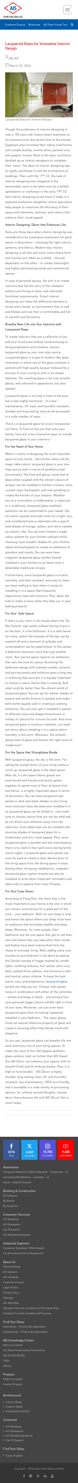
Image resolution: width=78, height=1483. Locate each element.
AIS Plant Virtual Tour (55, 25)
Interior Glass (12, 1402)
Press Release (11, 1266)
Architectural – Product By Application (25, 1331)
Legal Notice (10, 1287)
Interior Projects (12, 1384)
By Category (10, 1195)
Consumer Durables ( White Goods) (23, 1248)
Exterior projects (12, 1379)
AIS (16, 58)
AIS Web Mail (11, 1302)
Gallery (7, 1365)
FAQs (6, 1360)
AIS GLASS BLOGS (14, 1355)
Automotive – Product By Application (24, 1326)
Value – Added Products (17, 1182)
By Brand (8, 1200)
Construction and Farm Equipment (23, 1253)
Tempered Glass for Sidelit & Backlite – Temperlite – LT (35, 1171)
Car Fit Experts (13, 1440)
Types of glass (12, 1455)
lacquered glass (56, 981)
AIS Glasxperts (11, 1224)
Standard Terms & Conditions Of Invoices (27, 1313)
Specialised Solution (16, 1411)
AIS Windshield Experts (16, 1234)
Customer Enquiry (15, 25)
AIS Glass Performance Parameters (24, 1350)
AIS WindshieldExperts (17, 1435)
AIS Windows (10, 1219)
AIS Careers (10, 1271)
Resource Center (13, 1345)
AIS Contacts (10, 1277)
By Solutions (10, 1205)
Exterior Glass (12, 1406)
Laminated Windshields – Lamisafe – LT (26, 1177)
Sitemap (8, 1297)
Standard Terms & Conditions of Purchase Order (31, 1308)
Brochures (34, 25)
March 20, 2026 (20, 66)
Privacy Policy (11, 1292)
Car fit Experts (11, 1229)
